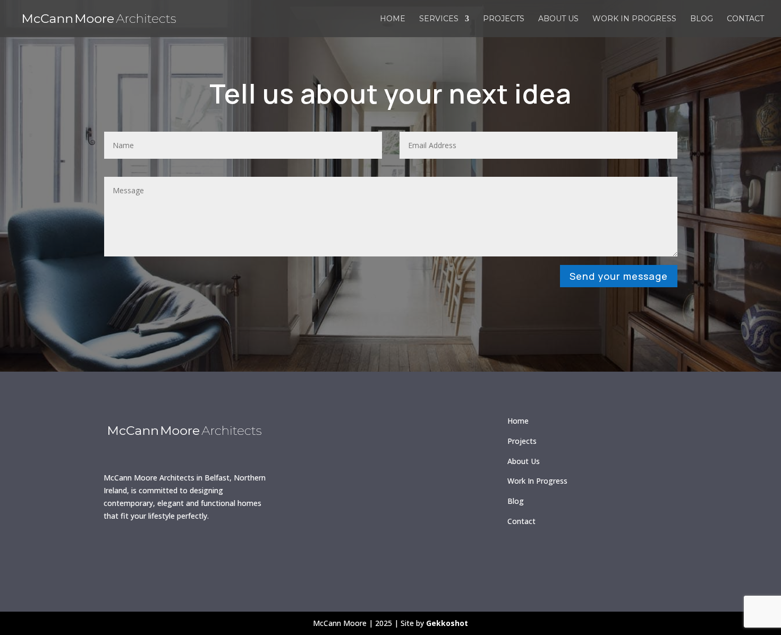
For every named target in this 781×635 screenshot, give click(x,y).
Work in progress (634, 19)
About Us (523, 461)
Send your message (619, 276)
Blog (701, 19)
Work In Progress (537, 481)
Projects (503, 19)
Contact (745, 19)
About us (558, 19)
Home (392, 19)
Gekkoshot (447, 623)
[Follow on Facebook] (117, 551)
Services (439, 19)
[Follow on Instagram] (147, 551)
